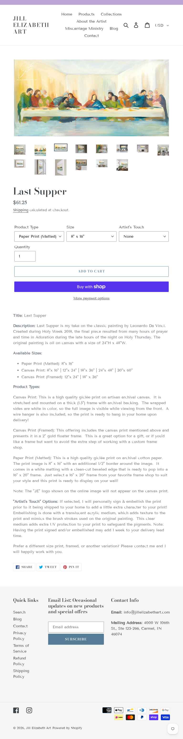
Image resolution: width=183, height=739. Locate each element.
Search (19, 612)
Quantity (22, 247)
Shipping (20, 210)
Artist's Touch (131, 227)
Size (70, 227)
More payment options (91, 298)
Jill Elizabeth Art (31, 25)
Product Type (26, 227)
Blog (17, 619)
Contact (20, 626)
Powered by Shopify (67, 728)
